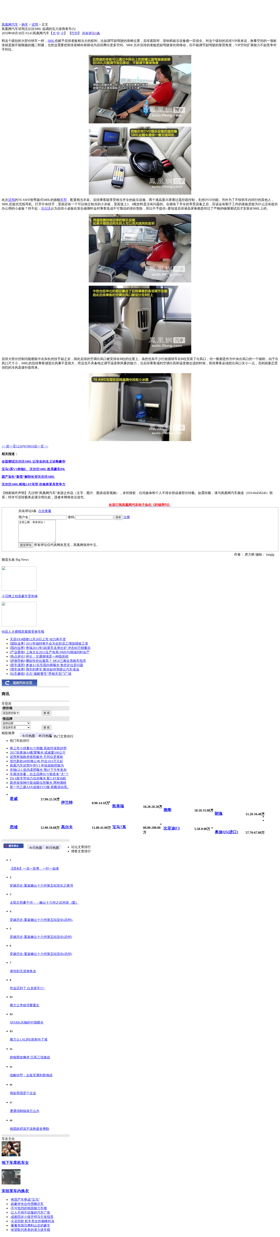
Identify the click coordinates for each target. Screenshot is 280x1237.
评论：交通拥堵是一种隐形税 (47, 656)
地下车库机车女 (15, 1162)
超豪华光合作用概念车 (27, 1204)
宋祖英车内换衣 (15, 1191)
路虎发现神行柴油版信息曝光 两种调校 (38, 782)
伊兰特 (67, 802)
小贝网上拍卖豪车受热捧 (20, 596)
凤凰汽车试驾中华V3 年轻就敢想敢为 (37, 765)
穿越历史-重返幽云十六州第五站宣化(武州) (41, 937)
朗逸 (219, 813)
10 (32, 446)
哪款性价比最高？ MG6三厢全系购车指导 (56, 661)
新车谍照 (17, 665)
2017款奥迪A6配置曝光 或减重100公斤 (38, 752)
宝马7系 (119, 827)
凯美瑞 (118, 806)
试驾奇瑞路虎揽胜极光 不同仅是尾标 (36, 757)
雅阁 (167, 810)
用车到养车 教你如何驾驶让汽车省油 (52, 669)
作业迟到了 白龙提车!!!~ (27, 988)
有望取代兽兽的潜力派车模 (30, 1229)
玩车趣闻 (17, 673)
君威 (14, 799)
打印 (74, 33)
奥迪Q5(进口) (226, 832)
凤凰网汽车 (10, 24)
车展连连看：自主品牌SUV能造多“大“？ (39, 774)
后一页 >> (41, 446)
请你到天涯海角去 (23, 971)
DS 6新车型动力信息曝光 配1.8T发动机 (38, 778)
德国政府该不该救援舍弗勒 (29, 1128)
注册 (126, 517)
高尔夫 (67, 827)
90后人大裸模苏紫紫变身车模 (23, 631)
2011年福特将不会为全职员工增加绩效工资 (57, 643)
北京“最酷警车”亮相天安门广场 (48, 673)
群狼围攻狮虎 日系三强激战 (30, 1057)
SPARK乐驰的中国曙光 (26, 1022)
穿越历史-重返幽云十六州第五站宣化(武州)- (41, 920)
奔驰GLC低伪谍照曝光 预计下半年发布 (38, 770)
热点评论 (17, 656)
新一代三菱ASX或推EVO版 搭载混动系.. (39, 787)
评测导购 (17, 661)
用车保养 (17, 669)
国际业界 (17, 643)
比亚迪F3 (172, 828)
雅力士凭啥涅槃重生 (24, 1005)
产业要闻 (17, 652)
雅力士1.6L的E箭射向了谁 (29, 1039)
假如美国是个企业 (23, 1093)
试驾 (35, 24)
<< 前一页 (9, 446)
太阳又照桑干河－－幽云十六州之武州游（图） (44, 902)
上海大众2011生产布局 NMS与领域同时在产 (58, 652)
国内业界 (17, 648)
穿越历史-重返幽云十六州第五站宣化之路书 (41, 885)
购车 (25, 24)
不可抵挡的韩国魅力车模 (29, 1208)
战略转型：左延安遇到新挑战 (31, 1075)
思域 (14, 827)
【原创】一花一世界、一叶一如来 (34, 868)
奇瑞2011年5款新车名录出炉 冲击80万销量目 (58, 648)
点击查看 (44, 511)
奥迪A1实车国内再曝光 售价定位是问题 (54, 665)
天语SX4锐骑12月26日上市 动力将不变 (38, 639)
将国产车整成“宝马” (25, 1199)
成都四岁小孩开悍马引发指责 (32, 1217)
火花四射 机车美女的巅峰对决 (32, 1221)
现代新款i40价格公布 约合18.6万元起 (36, 761)
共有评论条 (91, 33)
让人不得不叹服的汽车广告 (30, 1212)
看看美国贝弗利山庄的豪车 (30, 1225)
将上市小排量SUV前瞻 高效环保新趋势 (38, 748)
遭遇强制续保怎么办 (24, 1111)
